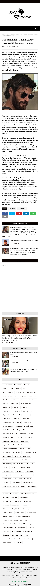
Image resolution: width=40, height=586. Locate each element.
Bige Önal (23, 400)
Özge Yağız (15, 535)
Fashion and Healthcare (10, 448)
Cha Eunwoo (17, 422)
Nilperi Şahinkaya (24, 497)
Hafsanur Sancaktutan (29, 452)
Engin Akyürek (7, 445)
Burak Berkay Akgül (26, 403)
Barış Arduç (23, 396)
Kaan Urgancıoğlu (8, 471)
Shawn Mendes (31, 512)
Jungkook (5, 467)
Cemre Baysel (7, 422)
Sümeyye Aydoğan (8, 516)
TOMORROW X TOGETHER (23, 516)
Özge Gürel (6, 535)
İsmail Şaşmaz (7, 542)
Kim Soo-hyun (7, 479)
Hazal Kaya (6, 460)
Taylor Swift (17, 524)
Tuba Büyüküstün (8, 527)
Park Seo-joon (27, 501)
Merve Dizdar (6, 490)
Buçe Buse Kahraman (29, 411)
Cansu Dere (16, 418)
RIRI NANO (5, 46)
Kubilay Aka (27, 479)
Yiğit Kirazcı (31, 527)
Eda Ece (30, 433)
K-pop (29, 467)
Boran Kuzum (15, 403)
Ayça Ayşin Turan (8, 396)
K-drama (13, 467)
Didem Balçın (17, 430)
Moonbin (5, 494)
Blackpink (5, 403)
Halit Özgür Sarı (7, 456)
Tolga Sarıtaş (27, 524)
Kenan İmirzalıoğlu (17, 475)
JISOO (32, 463)
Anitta (24, 388)
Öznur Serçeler (24, 535)
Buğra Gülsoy (7, 415)
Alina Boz (26, 385)
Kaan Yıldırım (19, 471)
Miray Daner (24, 490)
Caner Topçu (6, 418)
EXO (16, 433)
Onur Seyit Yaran (7, 501)
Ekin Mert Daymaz (8, 437)
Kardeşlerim (6, 475)
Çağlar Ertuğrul (27, 531)
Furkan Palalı (16, 452)
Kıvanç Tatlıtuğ (16, 482)
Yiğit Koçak (6, 531)
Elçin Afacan (18, 437)
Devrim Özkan (7, 430)
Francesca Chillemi (24, 448)
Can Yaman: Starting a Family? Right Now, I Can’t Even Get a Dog (24, 241)
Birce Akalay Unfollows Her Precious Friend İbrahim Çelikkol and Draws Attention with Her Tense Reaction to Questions (19, 338)
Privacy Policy (17, 581)
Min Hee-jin (16, 490)
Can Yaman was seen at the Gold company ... (22, 361)
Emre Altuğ (6, 441)
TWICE (16, 520)
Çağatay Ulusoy (16, 531)
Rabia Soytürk (15, 505)
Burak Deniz (15, 407)
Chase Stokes (27, 422)
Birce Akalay (32, 400)
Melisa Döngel (7, 486)
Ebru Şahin (23, 433)
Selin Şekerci (6, 509)
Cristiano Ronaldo (8, 426)
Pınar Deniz (6, 505)
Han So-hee (17, 456)
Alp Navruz (6, 388)
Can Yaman (11, 208)
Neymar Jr (14, 497)
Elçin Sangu (28, 437)
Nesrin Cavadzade (30, 494)
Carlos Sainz (25, 418)
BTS (16, 396)
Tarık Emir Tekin (7, 524)
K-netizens (22, 467)
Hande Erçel (26, 456)
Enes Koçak (24, 441)
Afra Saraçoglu (7, 385)
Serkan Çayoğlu (19, 512)
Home (3, 34)
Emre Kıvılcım (15, 441)
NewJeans (6, 497)
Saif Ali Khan (25, 505)
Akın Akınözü (17, 385)
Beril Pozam (15, 400)
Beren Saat (6, 400)
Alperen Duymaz (16, 388)
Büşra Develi (16, 415)
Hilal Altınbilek (7, 463)
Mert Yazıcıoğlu (32, 486)
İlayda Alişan (18, 539)
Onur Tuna (18, 501)
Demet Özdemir (28, 426)
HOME (25, 581)
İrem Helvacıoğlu (29, 539)
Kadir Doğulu (29, 471)
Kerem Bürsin (28, 475)
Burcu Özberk (16, 411)
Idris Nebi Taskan (18, 463)
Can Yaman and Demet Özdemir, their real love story (23, 353)
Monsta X (33, 490)
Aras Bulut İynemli (8, 392)
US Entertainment (20, 527)
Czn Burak (19, 426)
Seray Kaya (26, 509)
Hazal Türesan (26, 460)
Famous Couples (18, 445)
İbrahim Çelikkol (7, 539)
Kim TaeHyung (18, 479)
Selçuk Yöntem (16, 509)
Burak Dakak (6, 407)
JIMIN (26, 463)
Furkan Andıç (6, 452)
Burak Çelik (24, 407)
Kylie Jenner (6, 482)
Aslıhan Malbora (20, 392)
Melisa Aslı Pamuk (28, 482)
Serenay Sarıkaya (8, 512)
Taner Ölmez (23, 520)
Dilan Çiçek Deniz (28, 430)
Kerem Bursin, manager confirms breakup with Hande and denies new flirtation (23, 370)
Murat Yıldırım (14, 494)
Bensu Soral (32, 396)
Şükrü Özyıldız (17, 542)
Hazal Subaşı (15, 460)
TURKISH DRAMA (10, 34)
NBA (22, 494)
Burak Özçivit (6, 411)
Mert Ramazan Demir (19, 486)
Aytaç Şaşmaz (31, 392)
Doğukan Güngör (8, 433)
